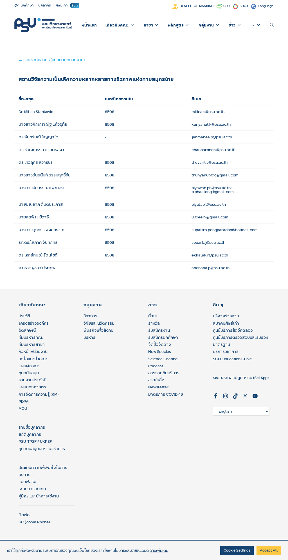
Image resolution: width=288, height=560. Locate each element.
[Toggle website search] (272, 25)
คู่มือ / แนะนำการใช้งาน (39, 496)
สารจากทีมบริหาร (163, 373)
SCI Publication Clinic (232, 359)
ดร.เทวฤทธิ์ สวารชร (36, 162)
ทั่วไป (152, 316)
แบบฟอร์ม (27, 482)
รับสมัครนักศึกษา (163, 337)
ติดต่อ (24, 515)
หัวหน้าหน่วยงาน (33, 351)
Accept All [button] (269, 550)
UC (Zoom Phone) (34, 522)
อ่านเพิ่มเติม (159, 550)
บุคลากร (44, 5)
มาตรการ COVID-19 (165, 394)
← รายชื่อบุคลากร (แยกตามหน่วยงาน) (52, 60)
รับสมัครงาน (159, 330)
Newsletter (158, 387)
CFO (226, 5)
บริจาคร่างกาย (226, 316)
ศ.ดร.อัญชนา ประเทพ (37, 268)
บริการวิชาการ (225, 351)
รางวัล (154, 323)
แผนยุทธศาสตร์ (32, 387)
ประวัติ (24, 316)
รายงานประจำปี (32, 380)
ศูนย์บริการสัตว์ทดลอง (233, 330)
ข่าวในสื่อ (156, 380)
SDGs (244, 5)
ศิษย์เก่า (62, 5)
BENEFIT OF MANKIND (196, 5)
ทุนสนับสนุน (29, 373)
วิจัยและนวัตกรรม (99, 323)
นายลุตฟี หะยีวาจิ (34, 217)
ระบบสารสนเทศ (32, 489)
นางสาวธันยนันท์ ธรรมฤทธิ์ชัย (45, 175)
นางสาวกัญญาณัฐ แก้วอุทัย (43, 124)
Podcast (155, 366)
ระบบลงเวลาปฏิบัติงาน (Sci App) (241, 378)
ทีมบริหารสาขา (32, 344)
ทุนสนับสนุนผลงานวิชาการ (42, 449)
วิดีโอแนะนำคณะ (33, 359)
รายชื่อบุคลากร (32, 427)
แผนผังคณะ (29, 366)
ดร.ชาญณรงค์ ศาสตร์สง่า (41, 150)
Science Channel (163, 359)
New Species (159, 351)
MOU (23, 408)
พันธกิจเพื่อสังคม (98, 330)
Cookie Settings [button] (237, 550)
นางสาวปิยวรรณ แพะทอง (41, 188)
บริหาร (89, 337)
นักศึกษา (27, 5)
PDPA (23, 401)
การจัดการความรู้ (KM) (38, 394)
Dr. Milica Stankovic (36, 112)
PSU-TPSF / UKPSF (35, 441)
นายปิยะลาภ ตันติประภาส (41, 204)
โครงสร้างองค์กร (34, 323)
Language (266, 5)
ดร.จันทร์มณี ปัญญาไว (38, 137)
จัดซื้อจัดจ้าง (159, 344)
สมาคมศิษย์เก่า (226, 323)
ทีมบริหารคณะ (31, 337)
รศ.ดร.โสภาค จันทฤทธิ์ (38, 242)
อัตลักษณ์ (27, 330)
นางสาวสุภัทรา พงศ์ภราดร (42, 230)
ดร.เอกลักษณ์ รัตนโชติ (38, 255)
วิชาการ (90, 316)
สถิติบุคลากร (30, 434)
